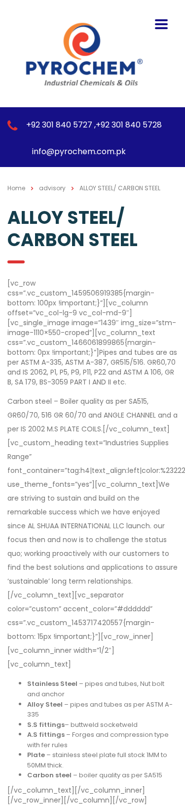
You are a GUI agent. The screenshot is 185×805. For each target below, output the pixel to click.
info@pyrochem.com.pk (79, 151)
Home (16, 188)
